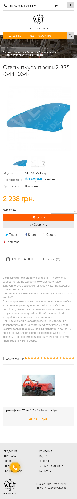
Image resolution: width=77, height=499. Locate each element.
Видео (43, 456)
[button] (70, 5)
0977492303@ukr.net (52, 487)
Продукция (44, 36)
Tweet (12, 234)
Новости (9, 461)
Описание (22, 259)
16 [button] (73, 358)
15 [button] (70, 358)
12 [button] (60, 358)
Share (31, 234)
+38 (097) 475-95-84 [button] (20, 5)
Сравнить (40, 224)
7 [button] (44, 358)
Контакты (45, 471)
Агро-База (10, 456)
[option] (38, 118)
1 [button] (25, 358)
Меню (16, 36)
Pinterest (12, 242)
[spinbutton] (64, 210)
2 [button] (29, 358)
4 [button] (35, 358)
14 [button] (67, 358)
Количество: (9, 210)
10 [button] (54, 358)
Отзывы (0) (49, 259)
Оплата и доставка (51, 466)
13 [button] (64, 358)
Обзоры (44, 461)
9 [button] (51, 358)
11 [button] (57, 358)
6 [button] (41, 358)
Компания (45, 451)
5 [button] (38, 358)
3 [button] (32, 358)
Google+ (52, 234)
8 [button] (48, 358)
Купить (40, 217)
